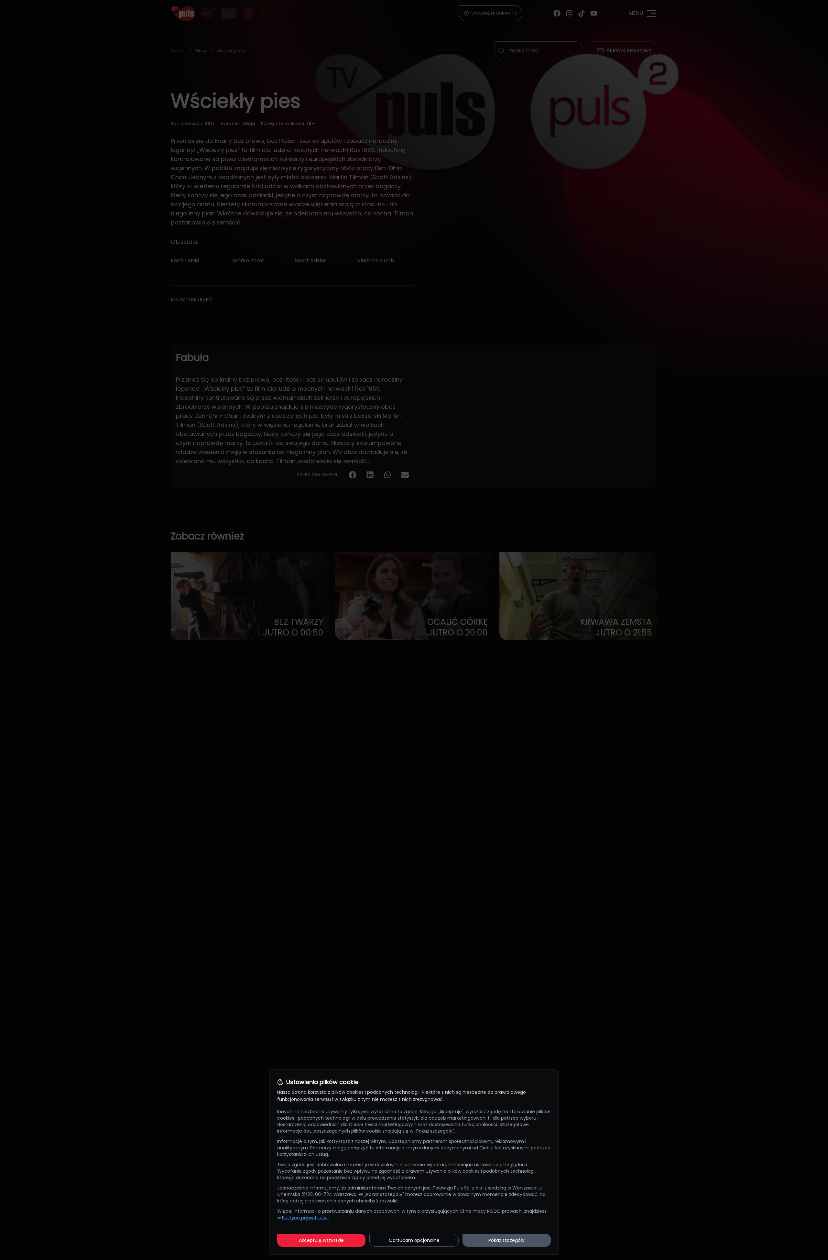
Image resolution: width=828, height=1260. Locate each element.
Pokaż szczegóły (506, 1240)
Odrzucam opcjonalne (414, 1240)
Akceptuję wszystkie (321, 1240)
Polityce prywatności (305, 1217)
